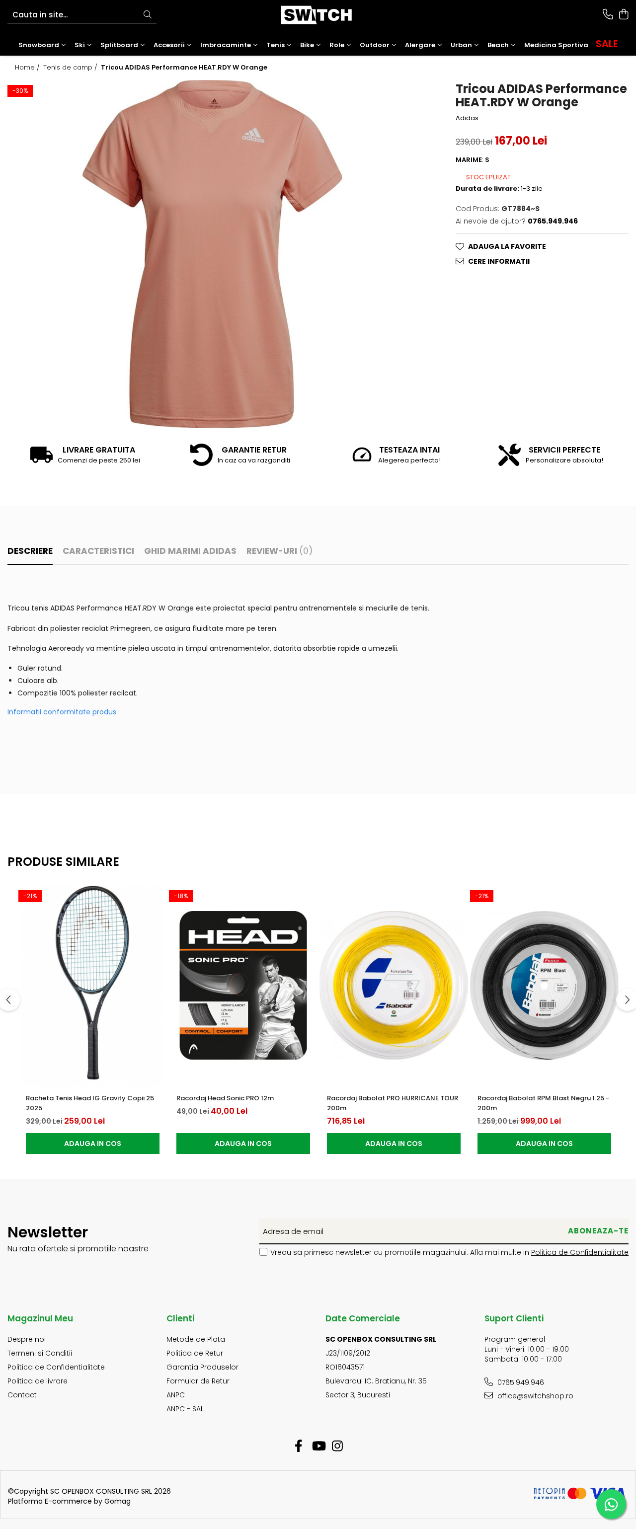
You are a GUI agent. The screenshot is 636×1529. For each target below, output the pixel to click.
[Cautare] (148, 15)
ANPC (175, 1395)
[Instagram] (337, 1446)
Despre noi (26, 1339)
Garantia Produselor (202, 1367)
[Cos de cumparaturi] (623, 15)
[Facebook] (299, 1446)
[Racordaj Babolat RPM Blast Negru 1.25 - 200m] (544, 985)
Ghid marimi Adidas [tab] (190, 551)
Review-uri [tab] (279, 551)
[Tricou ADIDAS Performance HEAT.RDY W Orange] (211, 254)
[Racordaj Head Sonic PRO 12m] (243, 985)
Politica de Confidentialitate (580, 1252)
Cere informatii (499, 261)
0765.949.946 (519, 1382)
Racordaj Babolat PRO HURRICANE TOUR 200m (392, 1103)
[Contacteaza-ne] (608, 15)
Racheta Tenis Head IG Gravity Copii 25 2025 (90, 1103)
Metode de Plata (195, 1339)
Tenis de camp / (71, 67)
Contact (22, 1395)
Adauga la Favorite (507, 246)
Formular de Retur (198, 1381)
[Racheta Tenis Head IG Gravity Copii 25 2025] (92, 985)
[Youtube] (318, 1446)
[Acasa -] (318, 15)
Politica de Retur (194, 1353)
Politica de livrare (37, 1381)
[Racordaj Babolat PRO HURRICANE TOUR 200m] (393, 985)
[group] (211, 254)
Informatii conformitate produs (61, 712)
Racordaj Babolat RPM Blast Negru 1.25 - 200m (543, 1103)
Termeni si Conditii (39, 1353)
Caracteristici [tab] (98, 551)
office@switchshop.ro (534, 1396)
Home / (28, 67)
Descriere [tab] (30, 551)
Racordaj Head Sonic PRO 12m (225, 1098)
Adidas (467, 117)
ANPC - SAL (185, 1409)
